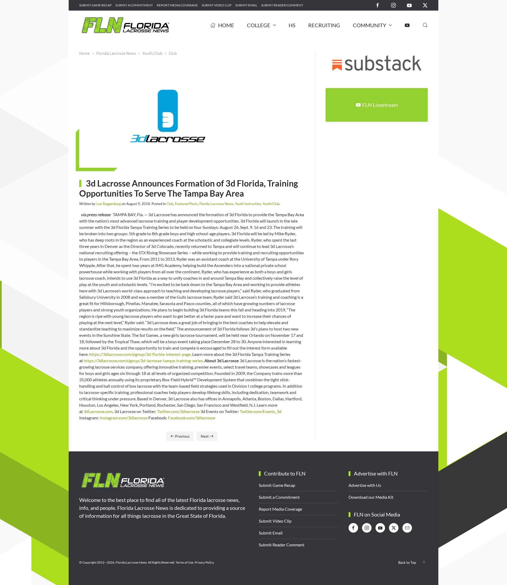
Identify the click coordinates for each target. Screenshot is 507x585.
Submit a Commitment (134, 5)
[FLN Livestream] (407, 25)
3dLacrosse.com (98, 411)
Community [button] (369, 25)
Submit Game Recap (95, 5)
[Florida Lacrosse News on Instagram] (393, 5)
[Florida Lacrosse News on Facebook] (377, 5)
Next (205, 436)
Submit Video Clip (216, 5)
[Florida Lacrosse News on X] (425, 5)
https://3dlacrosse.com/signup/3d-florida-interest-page (140, 354)
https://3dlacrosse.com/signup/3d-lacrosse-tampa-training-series (143, 360)
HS (292, 25)
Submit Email (246, 5)
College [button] (258, 25)
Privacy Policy (204, 562)
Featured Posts (186, 204)
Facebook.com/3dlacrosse (191, 417)
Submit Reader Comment (282, 5)
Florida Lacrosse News (216, 204)
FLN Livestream (380, 105)
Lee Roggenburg (108, 204)
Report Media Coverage (177, 5)
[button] (425, 25)
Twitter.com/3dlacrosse (178, 411)
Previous (182, 436)
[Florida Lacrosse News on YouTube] (409, 5)
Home (226, 25)
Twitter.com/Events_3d (260, 411)
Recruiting (324, 25)
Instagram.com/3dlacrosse (124, 417)
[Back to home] (125, 25)
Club (169, 204)
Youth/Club (270, 204)
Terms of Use (184, 562)
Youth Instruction (248, 204)
